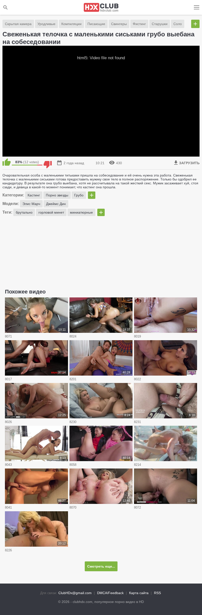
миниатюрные (81, 212)
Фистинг (139, 24)
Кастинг (34, 195)
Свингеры (119, 24)
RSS (157, 593)
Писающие (96, 24)
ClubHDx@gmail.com (75, 593)
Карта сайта (139, 593)
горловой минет (51, 212)
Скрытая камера (18, 24)
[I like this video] (6, 162)
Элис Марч (31, 204)
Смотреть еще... (101, 566)
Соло (177, 24)
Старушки (160, 24)
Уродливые (46, 24)
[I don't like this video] (48, 162)
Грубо (79, 195)
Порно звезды (57, 195)
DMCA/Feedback (110, 593)
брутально (24, 212)
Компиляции (71, 24)
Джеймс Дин (56, 204)
